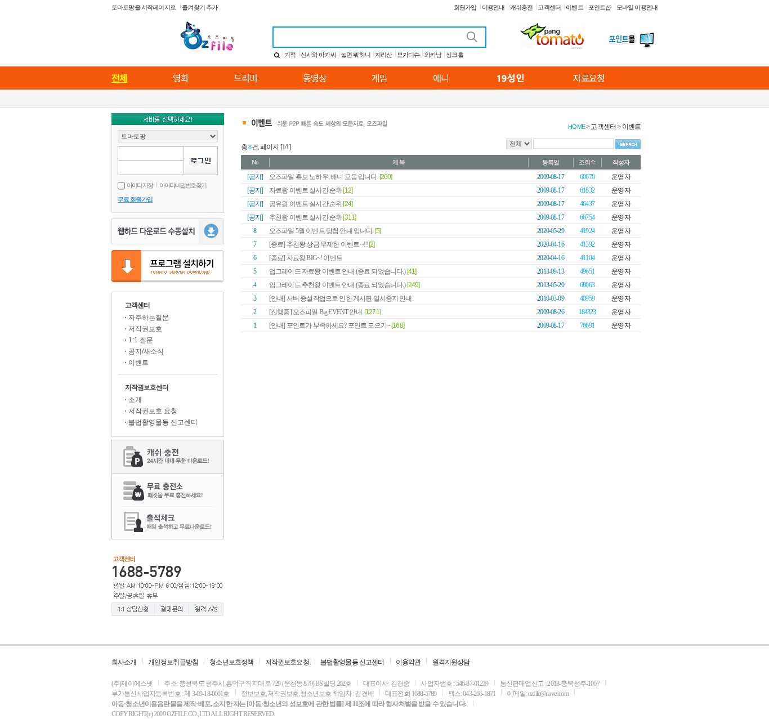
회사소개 (124, 662)
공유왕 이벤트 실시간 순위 (306, 204)
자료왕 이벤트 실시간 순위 (306, 190)
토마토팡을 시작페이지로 (144, 7)
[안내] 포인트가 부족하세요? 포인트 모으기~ (330, 325)
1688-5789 (424, 694)
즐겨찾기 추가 (199, 7)
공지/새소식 (146, 351)
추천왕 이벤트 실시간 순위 (306, 217)
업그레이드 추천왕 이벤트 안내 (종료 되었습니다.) (338, 285)
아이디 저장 (140, 185)
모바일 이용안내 (637, 7)
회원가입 (465, 7)
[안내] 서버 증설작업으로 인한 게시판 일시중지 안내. (341, 298)
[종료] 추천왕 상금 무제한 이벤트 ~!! (319, 244)
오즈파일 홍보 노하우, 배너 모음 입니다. (324, 177)
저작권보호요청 (287, 662)
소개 (135, 400)
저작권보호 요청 (152, 411)
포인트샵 (599, 7)
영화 (181, 77)
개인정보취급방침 (173, 662)
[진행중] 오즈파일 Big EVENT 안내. (316, 312)
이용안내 (493, 7)
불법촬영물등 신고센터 (163, 422)
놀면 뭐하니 (355, 54)
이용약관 (408, 662)
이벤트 (574, 7)
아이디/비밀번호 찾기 (182, 185)
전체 (119, 77)
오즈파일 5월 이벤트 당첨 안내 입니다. (322, 231)
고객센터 (549, 7)
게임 (379, 77)
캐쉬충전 (521, 7)
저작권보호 (145, 329)
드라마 (245, 77)
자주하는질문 (148, 317)
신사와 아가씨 (318, 54)
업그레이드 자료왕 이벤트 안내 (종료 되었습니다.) (338, 271)
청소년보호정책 (231, 662)
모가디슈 (408, 54)
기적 (290, 54)
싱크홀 (454, 54)
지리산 (383, 54)
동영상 (315, 77)
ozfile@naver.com (548, 694)
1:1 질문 (140, 340)
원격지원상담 (451, 662)
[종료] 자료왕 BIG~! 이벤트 (305, 258)
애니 (441, 77)
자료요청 (589, 77)
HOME (576, 126)
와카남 (432, 54)
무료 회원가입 (135, 199)
